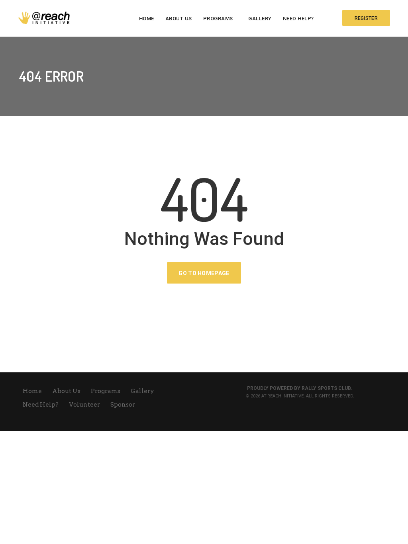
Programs (218, 19)
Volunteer (85, 404)
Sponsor (122, 404)
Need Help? (298, 19)
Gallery (260, 19)
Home (146, 19)
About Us (178, 19)
